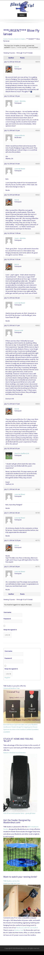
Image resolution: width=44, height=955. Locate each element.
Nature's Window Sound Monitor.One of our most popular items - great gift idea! (19, 783)
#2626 (38, 130)
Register (7, 677)
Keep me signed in (10, 630)
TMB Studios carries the (11, 881)
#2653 (38, 325)
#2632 (38, 195)
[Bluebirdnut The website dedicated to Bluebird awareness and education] (22, 6)
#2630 (38, 164)
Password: (7, 619)
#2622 (38, 96)
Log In (7, 635)
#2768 (38, 489)
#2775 (38, 566)
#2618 (38, 62)
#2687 (38, 448)
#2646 (38, 298)
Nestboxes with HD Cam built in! (27, 928)
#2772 (38, 540)
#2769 (38, 513)
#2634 (38, 259)
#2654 (38, 404)
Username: (7, 612)
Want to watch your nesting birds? (20, 876)
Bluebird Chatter (19, 39)
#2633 (38, 233)
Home (5, 39)
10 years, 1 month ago (17, 47)
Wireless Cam (18, 930)
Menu (22, 15)
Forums (10, 39)
